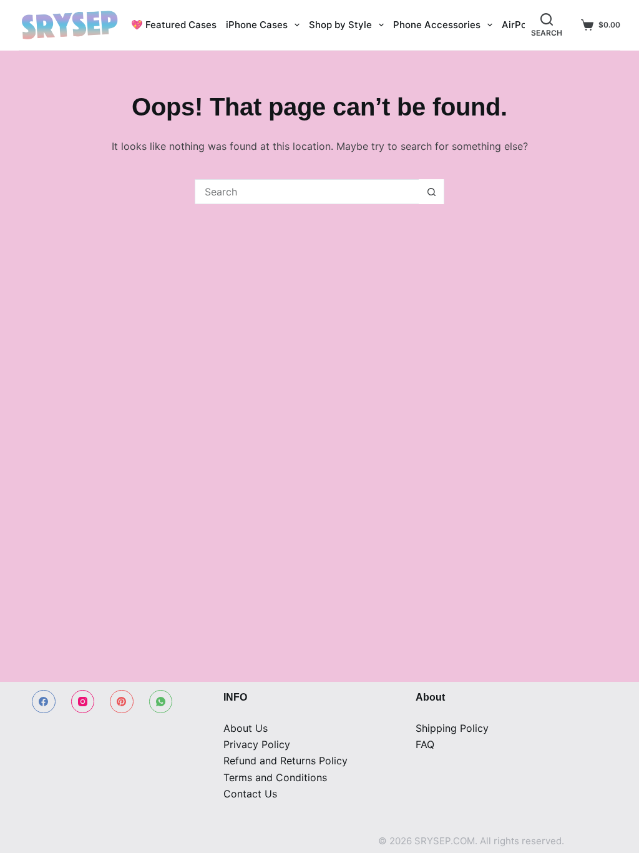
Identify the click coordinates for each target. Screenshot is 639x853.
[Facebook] (44, 702)
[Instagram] (83, 702)
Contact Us (250, 793)
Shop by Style (340, 25)
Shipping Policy (452, 728)
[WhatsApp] (161, 702)
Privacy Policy (256, 744)
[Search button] (431, 191)
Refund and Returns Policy (285, 760)
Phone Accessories (436, 25)
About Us (245, 728)
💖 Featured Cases (174, 25)
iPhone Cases (257, 25)
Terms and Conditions (275, 777)
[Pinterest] (122, 702)
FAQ (425, 744)
